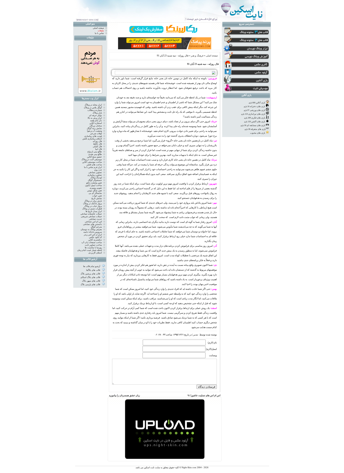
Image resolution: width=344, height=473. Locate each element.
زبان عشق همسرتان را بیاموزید (124, 395)
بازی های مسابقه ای (256, 125)
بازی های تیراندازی (256, 114)
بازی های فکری (258, 118)
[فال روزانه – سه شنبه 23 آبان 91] (164, 74)
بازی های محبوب (257, 133)
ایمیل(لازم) (211, 349)
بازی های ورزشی (257, 110)
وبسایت (213, 355)
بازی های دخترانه (257, 106)
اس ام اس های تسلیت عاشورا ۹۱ (204, 395)
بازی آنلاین (260, 102)
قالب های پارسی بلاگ (91, 284)
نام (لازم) (212, 342)
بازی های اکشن (258, 121)
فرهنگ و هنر (197, 55)
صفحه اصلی (212, 55)
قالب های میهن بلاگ (91, 281)
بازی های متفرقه (258, 129)
